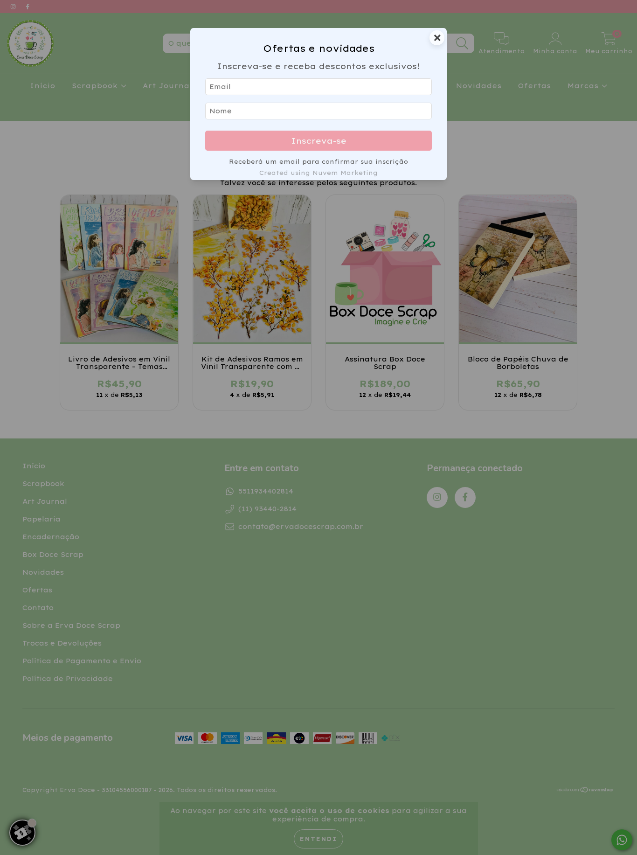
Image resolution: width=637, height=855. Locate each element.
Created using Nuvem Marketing (318, 172)
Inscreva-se (318, 141)
